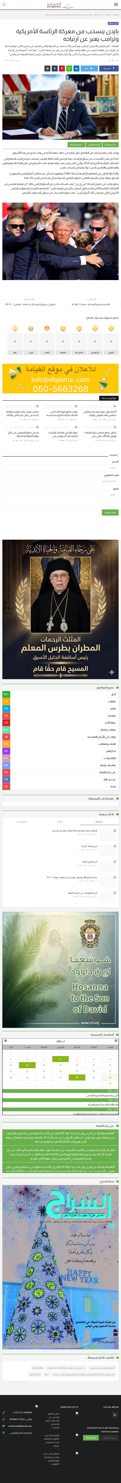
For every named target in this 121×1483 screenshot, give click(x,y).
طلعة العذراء (37, 1368)
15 (27, 1065)
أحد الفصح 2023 (90, 862)
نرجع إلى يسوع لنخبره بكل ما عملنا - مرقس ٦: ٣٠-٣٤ (30, 304)
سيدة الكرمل (35, 1374)
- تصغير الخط (76, 144)
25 (94, 1077)
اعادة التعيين (93, 144)
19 (77, 1071)
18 (94, 1071)
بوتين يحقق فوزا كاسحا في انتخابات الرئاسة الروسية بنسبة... (61, 413)
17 (110, 1071)
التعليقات (113, 455)
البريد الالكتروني (111, 475)
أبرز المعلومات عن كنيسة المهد (82, 893)
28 (93, 1053)
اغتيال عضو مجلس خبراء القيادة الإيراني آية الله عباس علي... (100, 434)
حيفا (46, 1374)
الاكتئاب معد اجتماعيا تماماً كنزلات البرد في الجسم (74, 830)
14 (44, 1065)
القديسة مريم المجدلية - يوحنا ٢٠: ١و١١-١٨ (91, 304)
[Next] (5, 1040)
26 (77, 1077)
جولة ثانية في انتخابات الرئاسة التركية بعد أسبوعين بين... (63, 434)
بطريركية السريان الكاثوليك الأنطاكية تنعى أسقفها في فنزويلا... (51, 1440)
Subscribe (91, 1437)
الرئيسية (116, 15)
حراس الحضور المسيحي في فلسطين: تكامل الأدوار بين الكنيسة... (52, 1420)
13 (60, 1065)
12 (77, 1065)
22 (27, 1071)
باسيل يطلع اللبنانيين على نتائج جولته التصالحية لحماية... (23, 434)
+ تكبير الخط (110, 144)
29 (77, 1053)
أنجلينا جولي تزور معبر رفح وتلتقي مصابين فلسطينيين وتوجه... (100, 413)
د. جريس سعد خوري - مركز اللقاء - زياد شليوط (66, 1368)
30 (60, 1053)
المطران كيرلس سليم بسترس (102, 1368)
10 (110, 1065)
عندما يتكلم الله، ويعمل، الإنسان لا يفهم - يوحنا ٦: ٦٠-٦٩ (72, 877)
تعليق (116, 488)
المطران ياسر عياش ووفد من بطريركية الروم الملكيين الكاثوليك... (51, 1458)
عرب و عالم (98, 15)
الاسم (115, 461)
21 (44, 1071)
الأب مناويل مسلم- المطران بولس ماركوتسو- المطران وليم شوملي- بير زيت (84, 1374)
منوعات (108, 15)
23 (11, 1071)
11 (94, 1065)
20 (60, 1071)
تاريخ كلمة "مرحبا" (89, 846)
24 (110, 1077)
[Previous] (116, 1040)
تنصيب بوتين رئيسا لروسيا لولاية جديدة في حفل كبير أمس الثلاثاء (22, 413)
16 (11, 1065)
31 (44, 1053)
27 (110, 1053)
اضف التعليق (110, 512)
